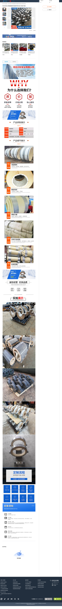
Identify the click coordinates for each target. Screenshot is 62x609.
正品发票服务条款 (28, 583)
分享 (31, 30)
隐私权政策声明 (2, 583)
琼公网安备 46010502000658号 (42, 603)
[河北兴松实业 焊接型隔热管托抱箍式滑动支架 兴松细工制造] (14, 47)
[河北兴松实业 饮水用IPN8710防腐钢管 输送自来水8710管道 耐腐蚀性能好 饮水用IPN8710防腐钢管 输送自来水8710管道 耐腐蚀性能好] (6, 47)
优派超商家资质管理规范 (16, 588)
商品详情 (6, 61)
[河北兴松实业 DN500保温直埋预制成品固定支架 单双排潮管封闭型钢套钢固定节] (31, 47)
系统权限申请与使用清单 (4, 590)
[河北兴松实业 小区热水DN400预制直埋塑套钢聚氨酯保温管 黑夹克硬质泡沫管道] (23, 47)
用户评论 (14, 61)
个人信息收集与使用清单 (4, 588)
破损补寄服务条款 (28, 585)
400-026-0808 (55, 580)
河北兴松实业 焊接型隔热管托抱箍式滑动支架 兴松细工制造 (14, 52)
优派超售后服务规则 (41, 583)
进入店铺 (50, 6)
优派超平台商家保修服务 (29, 588)
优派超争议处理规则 (41, 585)
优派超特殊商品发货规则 (16, 583)
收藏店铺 (50, 9)
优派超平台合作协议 (3, 585)
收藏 (34, 30)
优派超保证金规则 (15, 585)
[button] (11, 1)
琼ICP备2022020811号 (35, 603)
